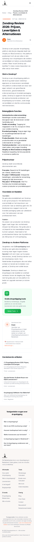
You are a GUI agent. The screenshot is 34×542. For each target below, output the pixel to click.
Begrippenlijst (6, 487)
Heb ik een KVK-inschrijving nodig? (15, 426)
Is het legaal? (6, 484)
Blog (9, 13)
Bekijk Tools (12, 311)
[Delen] (30, 40)
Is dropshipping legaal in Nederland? (16, 439)
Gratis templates (23, 487)
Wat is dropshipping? (11, 422)
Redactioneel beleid (25, 508)
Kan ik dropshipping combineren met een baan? (16, 444)
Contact (21, 502)
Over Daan (22, 499)
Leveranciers (6, 481)
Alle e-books (6, 501)
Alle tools (21, 483)
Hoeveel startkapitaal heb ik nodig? (15, 430)
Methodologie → (9, 345)
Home (4, 13)
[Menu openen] (30, 3)
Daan (13, 325)
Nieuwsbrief (22, 505)
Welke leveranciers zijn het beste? (15, 434)
